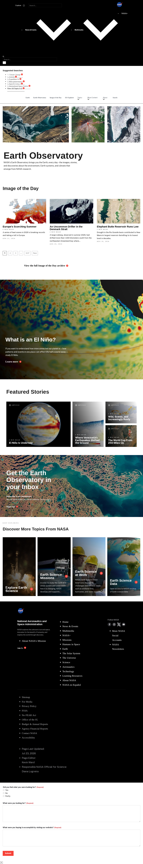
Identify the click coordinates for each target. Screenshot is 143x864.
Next (35, 253)
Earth (28, 98)
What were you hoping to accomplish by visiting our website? (32, 828)
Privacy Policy (45, 499)
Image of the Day (55, 98)
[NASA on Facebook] (109, 624)
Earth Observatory (39, 98)
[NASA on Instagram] (114, 624)
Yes (6, 790)
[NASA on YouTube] (123, 624)
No (6, 793)
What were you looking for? (18, 803)
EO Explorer (69, 98)
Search (115, 98)
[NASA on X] (119, 624)
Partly (7, 796)
